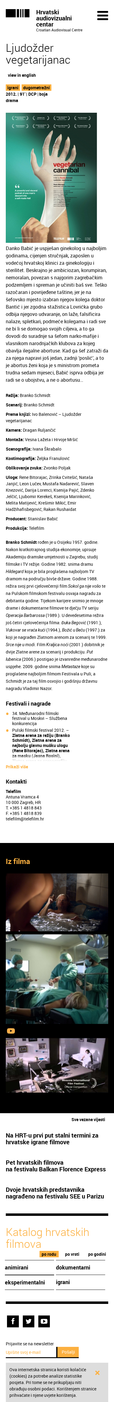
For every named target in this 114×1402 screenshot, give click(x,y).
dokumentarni (73, 1267)
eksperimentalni (25, 1282)
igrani (13, 87)
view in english (22, 75)
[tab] (49, 1254)
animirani (16, 1267)
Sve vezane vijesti (88, 1119)
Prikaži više (17, 767)
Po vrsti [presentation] (72, 1254)
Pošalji (68, 1352)
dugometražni (36, 87)
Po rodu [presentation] (49, 1254)
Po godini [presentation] (97, 1254)
